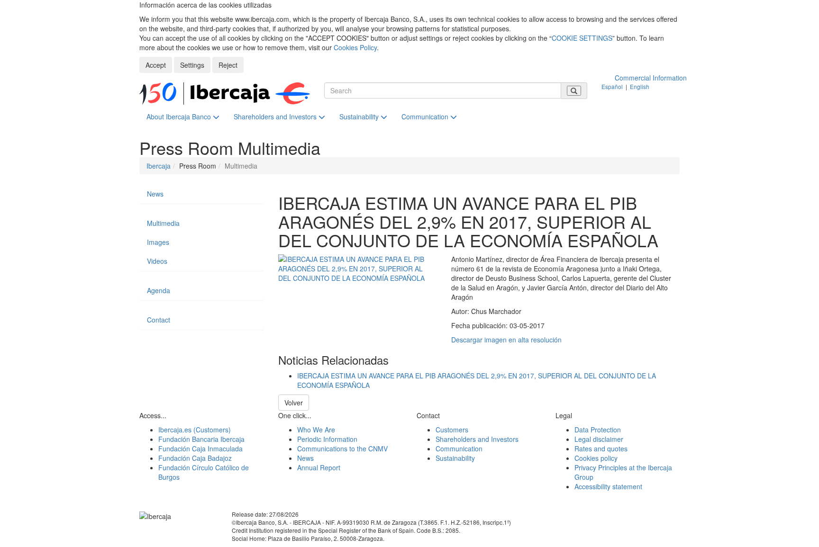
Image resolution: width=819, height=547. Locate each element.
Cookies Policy (355, 47)
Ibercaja (158, 165)
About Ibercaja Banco (179, 116)
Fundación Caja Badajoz (195, 458)
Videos (157, 261)
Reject (227, 65)
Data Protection (597, 429)
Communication (425, 116)
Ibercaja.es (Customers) (194, 429)
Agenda (158, 290)
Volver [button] (293, 402)
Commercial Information (651, 77)
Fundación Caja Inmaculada (200, 448)
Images (158, 242)
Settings (192, 65)
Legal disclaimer (598, 439)
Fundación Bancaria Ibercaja (201, 439)
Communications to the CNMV (342, 448)
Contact (158, 319)
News (155, 193)
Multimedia (163, 223)
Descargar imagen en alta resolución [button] (506, 339)
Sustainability (360, 116)
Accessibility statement (608, 486)
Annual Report (318, 467)
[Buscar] (574, 91)
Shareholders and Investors (276, 116)
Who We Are (316, 429)
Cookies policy (596, 458)
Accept (156, 65)
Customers (452, 429)
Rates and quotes (601, 448)
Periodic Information (327, 439)
